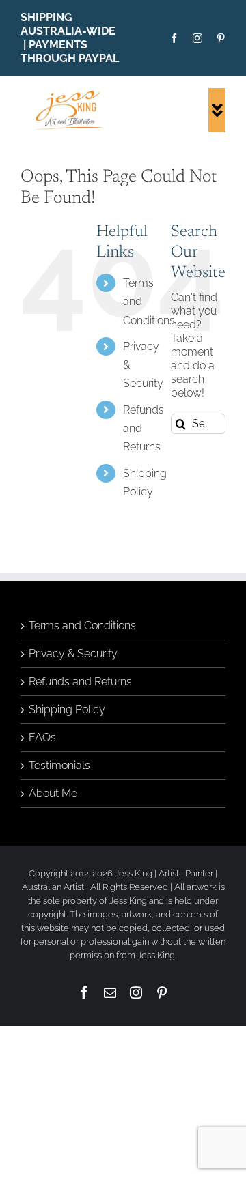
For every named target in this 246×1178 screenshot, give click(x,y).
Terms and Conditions (82, 625)
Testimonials (59, 765)
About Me (53, 793)
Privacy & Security (73, 653)
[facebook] (174, 38)
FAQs (42, 737)
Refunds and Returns (80, 681)
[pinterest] (221, 38)
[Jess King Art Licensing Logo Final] (71, 93)
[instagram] (197, 38)
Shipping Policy (67, 709)
